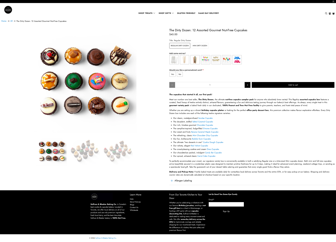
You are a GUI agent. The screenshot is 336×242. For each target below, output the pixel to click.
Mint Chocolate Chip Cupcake (205, 135)
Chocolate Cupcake (205, 125)
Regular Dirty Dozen (180, 45)
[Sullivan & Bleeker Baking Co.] (17, 10)
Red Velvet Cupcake (199, 145)
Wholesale (134, 210)
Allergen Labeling (183, 180)
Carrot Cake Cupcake (206, 156)
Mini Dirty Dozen (200, 45)
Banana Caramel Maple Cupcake (204, 131)
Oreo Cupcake (213, 149)
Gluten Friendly (186, 13)
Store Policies (135, 202)
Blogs (132, 204)
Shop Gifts (165, 13)
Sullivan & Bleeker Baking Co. (105, 238)
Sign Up (226, 211)
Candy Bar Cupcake (213, 152)
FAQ (131, 199)
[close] (333, 1)
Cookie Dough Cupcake (213, 142)
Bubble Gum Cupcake (201, 138)
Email (211, 199)
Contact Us (134, 207)
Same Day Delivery (208, 13)
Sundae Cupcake (205, 118)
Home (3, 21)
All (11, 21)
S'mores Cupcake (210, 128)
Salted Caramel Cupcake (202, 121)
